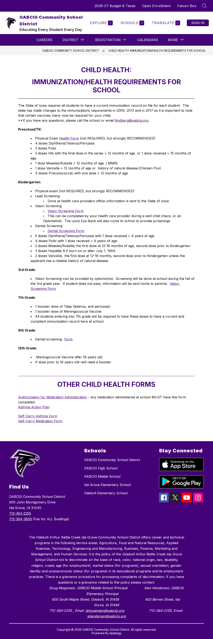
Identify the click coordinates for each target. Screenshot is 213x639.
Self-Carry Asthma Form (37, 416)
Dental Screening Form (66, 231)
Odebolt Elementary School (106, 493)
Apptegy (115, 633)
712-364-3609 (20, 519)
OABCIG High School (101, 468)
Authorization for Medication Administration (52, 397)
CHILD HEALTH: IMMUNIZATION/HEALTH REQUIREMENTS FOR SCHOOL (157, 50)
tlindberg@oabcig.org (131, 120)
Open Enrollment (156, 6)
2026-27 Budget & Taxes (115, 6)
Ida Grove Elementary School (107, 485)
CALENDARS (147, 40)
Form (68, 339)
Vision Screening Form (65, 211)
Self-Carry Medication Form (40, 421)
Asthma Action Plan (34, 407)
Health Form (69, 138)
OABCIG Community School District (70, 50)
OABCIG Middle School (102, 476)
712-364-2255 (20, 513)
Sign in (197, 23)
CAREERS (44, 40)
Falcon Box (186, 6)
